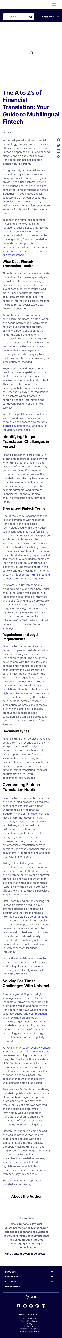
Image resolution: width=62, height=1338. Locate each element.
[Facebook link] (18, 1306)
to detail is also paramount (30, 916)
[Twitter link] (31, 1306)
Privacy (29, 1324)
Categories (48, 16)
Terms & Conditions (29, 1321)
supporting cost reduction (31, 1013)
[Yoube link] (25, 1306)
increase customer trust (17, 425)
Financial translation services (31, 813)
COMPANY (11, 1281)
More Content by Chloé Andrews (25, 1253)
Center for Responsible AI (29, 1331)
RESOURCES (11, 1276)
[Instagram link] (43, 1306)
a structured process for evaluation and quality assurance (26, 251)
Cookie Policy (29, 1326)
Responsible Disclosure (29, 1329)
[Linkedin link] (37, 1306)
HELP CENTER (12, 1286)
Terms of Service (29, 1318)
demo (16, 1180)
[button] (54, 4)
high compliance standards (19, 693)
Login (34, 1296)
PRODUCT (10, 1271)
